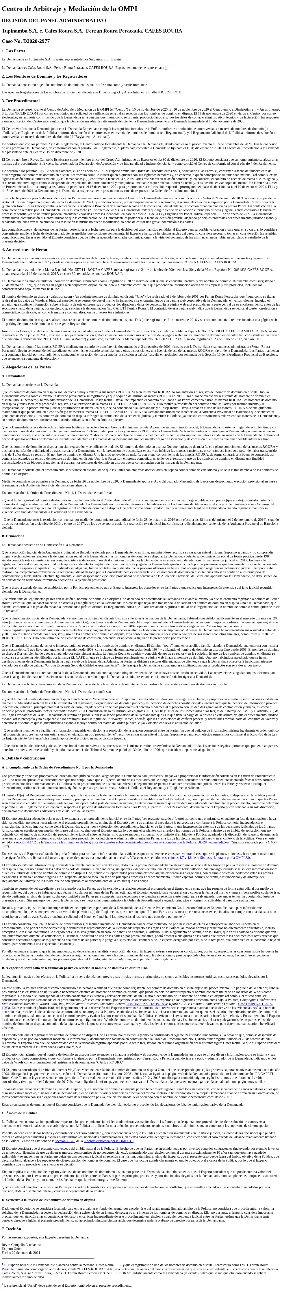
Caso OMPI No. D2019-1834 (146, 1004)
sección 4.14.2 (26, 842)
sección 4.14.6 (65, 1141)
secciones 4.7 (174, 857)
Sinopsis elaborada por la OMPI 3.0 (225, 857)
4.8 (189, 857)
